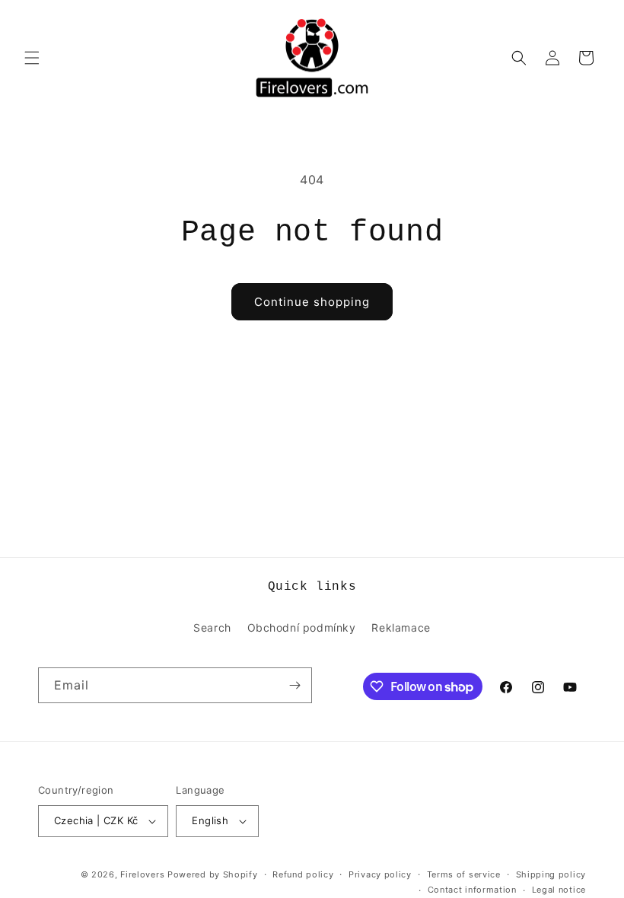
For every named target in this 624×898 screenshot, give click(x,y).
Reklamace (400, 627)
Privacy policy (380, 874)
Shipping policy (551, 874)
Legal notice (559, 889)
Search (212, 627)
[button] (32, 58)
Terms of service (464, 874)
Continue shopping (312, 302)
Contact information (472, 889)
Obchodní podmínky (301, 627)
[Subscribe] (294, 685)
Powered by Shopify (212, 874)
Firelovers (142, 874)
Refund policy (302, 874)
